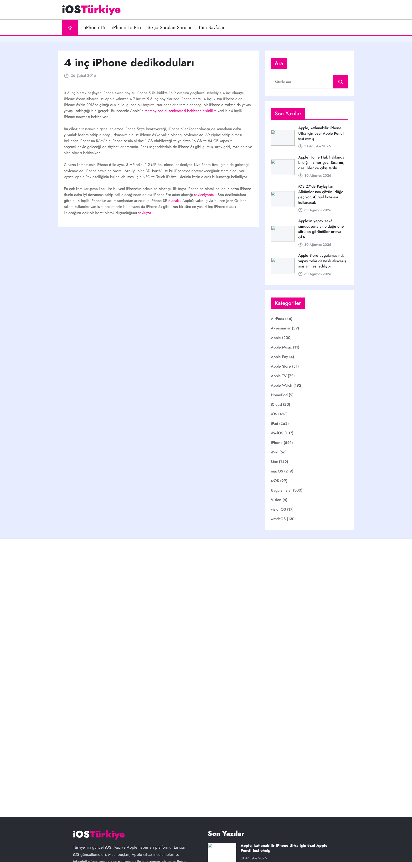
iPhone (277, 442)
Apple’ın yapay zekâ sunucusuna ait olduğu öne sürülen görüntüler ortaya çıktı (321, 229)
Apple (276, 337)
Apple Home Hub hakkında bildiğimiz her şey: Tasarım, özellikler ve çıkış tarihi (321, 162)
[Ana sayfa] (70, 27)
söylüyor (145, 213)
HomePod (279, 395)
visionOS (278, 509)
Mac (274, 461)
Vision (276, 500)
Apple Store (281, 366)
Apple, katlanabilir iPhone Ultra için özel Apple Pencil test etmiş (321, 133)
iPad (274, 423)
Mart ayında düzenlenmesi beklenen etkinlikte (181, 110)
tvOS (275, 480)
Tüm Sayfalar (211, 27)
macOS (277, 471)
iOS (274, 414)
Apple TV (279, 376)
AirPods (277, 318)
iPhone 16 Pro (126, 27)
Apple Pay (279, 356)
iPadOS (277, 433)
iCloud (276, 404)
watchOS (278, 519)
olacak (174, 200)
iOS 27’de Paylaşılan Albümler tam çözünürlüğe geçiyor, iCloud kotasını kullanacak (320, 194)
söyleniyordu (204, 194)
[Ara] (340, 81)
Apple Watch (281, 385)
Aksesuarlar (281, 328)
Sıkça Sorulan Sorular (170, 27)
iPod (274, 452)
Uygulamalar (281, 490)
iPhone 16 (95, 27)
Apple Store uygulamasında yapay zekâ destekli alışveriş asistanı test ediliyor (322, 261)
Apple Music (281, 347)
